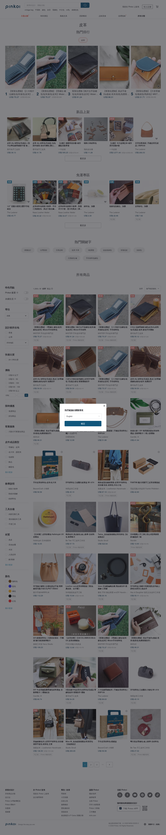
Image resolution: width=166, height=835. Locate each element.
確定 (83, 423)
